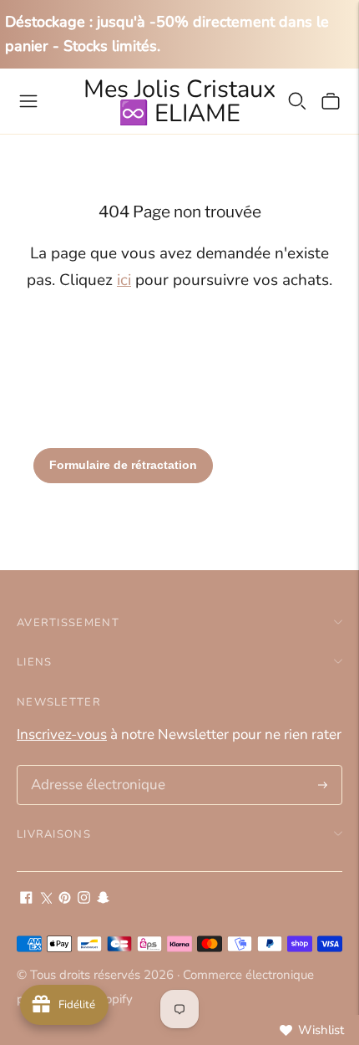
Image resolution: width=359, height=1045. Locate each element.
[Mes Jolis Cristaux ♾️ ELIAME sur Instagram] (84, 899)
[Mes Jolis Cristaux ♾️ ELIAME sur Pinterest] (64, 899)
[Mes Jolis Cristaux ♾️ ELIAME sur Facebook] (26, 899)
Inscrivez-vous (62, 734)
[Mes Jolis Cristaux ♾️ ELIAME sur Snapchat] (103, 899)
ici (124, 280)
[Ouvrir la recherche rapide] (297, 101)
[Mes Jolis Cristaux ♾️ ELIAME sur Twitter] (45, 899)
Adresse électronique (92, 767)
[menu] (28, 101)
